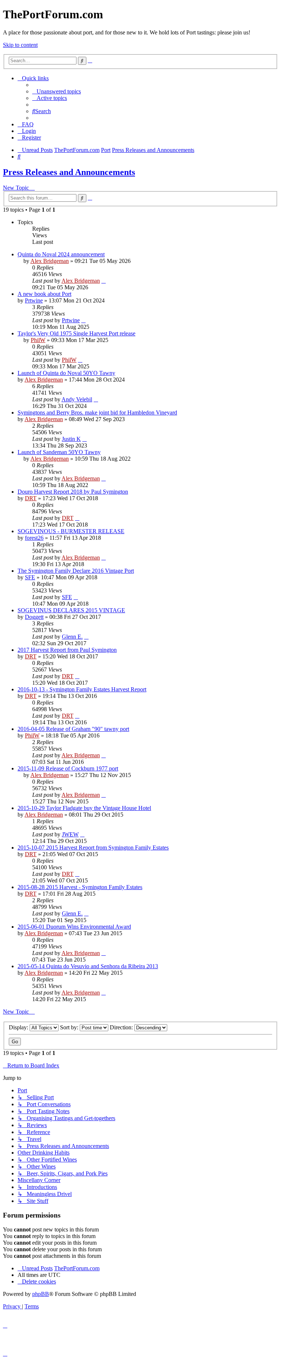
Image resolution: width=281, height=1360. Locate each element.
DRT (31, 498)
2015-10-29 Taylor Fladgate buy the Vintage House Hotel (84, 808)
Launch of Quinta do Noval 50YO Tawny (66, 373)
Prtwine (34, 300)
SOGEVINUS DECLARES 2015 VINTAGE (71, 610)
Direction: (122, 1027)
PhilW (38, 340)
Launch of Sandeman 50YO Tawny (59, 452)
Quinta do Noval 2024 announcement (61, 254)
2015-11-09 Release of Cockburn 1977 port (68, 768)
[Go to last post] (103, 281)
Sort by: (70, 1027)
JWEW (70, 834)
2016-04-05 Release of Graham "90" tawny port (73, 729)
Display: (19, 1027)
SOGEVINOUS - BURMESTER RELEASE (71, 531)
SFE (30, 577)
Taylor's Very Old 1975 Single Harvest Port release (76, 333)
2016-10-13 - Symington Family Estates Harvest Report (82, 689)
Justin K (71, 439)
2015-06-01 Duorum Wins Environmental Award (74, 927)
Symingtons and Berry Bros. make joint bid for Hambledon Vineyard (97, 412)
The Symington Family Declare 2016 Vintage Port (76, 571)
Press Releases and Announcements (69, 172)
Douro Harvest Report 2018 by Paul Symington (73, 491)
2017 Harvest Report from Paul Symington (67, 650)
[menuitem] (56, 91)
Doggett (34, 617)
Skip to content (20, 45)
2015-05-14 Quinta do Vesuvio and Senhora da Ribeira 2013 (88, 966)
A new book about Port (44, 294)
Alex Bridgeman (49, 261)
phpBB (40, 1294)
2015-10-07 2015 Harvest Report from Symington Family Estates (93, 847)
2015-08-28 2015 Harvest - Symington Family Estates (80, 887)
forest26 (34, 538)
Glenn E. (72, 636)
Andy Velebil (76, 399)
